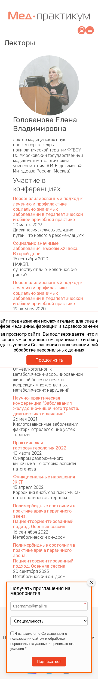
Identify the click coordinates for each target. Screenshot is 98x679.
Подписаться (49, 661)
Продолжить (49, 360)
